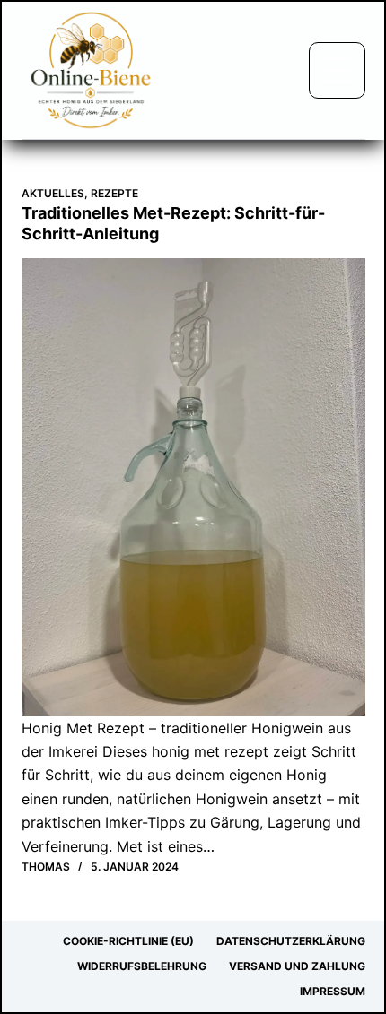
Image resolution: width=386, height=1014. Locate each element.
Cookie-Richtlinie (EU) (128, 941)
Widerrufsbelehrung (141, 966)
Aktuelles (53, 193)
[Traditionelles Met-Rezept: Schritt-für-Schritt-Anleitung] (193, 487)
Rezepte (114, 193)
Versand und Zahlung (297, 966)
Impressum (332, 991)
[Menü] (337, 70)
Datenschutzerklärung (290, 941)
